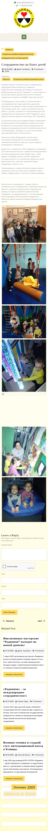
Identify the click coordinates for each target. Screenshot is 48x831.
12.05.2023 (8, 69)
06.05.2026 (9, 755)
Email (4, 586)
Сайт (3, 599)
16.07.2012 (9, 701)
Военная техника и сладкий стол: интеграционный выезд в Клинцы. (23, 746)
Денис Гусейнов (23, 69)
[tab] (24, 37)
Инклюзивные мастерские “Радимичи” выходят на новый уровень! (21, 642)
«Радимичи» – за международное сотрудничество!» (15, 692)
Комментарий (7, 545)
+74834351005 (25, 5)
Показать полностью (15, 675)
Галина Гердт (23, 701)
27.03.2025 (9, 651)
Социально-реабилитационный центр (17, 54)
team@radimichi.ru (25, 2)
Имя (3, 574)
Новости (9, 50)
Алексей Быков (24, 755)
